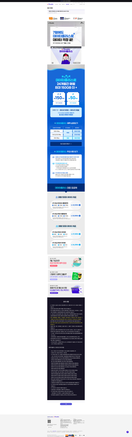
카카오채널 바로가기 (80, 435)
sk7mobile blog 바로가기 (82, 435)
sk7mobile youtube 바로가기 (84, 435)
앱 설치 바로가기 (50, 427)
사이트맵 (84, 2)
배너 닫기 (131, 1)
